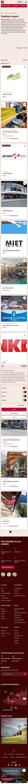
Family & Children (4, 598)
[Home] (1, 13)
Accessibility (5, 757)
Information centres (18, 635)
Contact (16, 630)
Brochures (16, 640)
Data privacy (11, 754)
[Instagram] (8, 765)
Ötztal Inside (4, 627)
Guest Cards (3, 630)
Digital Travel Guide (5, 633)
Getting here (3, 611)
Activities (4, 585)
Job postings (12, 757)
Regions (2, 608)
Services (16, 627)
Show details (21, 405)
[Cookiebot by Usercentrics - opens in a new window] (21, 366)
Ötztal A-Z (3, 618)
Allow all (14, 409)
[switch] (25, 392)
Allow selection (14, 413)
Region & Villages (5, 605)
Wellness (3, 595)
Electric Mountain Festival (19, 622)
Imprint (5, 754)
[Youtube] (16, 765)
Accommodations (18, 588)
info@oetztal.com (15, 660)
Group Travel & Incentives (19, 595)
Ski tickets (16, 590)
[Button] (24, 674)
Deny (14, 417)
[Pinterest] (19, 765)
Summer (2, 590)
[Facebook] (12, 765)
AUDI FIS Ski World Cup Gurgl (20, 612)
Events (16, 605)
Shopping (7, 13)
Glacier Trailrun (17, 617)
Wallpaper (16, 642)
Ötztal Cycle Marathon (19, 620)
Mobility (2, 613)
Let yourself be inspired (6, 600)
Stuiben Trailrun (17, 615)
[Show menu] (26, 2)
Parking (2, 616)
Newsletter (16, 633)
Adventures (16, 593)
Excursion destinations (6, 593)
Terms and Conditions (19, 754)
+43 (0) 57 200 (4, 660)
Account (3, 635)
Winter (2, 588)
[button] (14, 750)
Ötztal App (16, 638)
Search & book (18, 585)
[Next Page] (20, 532)
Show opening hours (14, 138)
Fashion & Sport (13, 13)
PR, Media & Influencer (21, 757)
